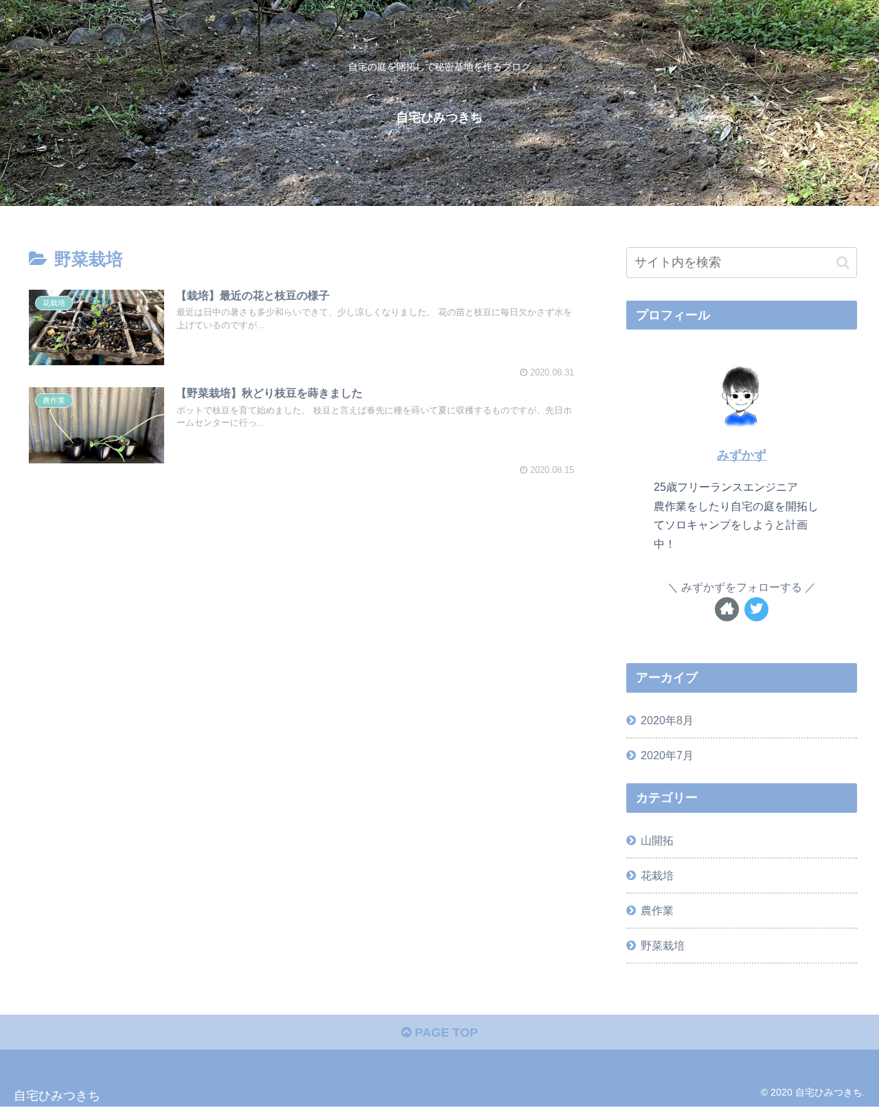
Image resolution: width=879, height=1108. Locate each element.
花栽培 (657, 875)
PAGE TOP (444, 1032)
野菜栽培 (663, 945)
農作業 (657, 910)
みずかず (741, 455)
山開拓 (657, 840)
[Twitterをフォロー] (756, 609)
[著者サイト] (727, 609)
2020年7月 (667, 755)
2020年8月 (667, 720)
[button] (843, 262)
